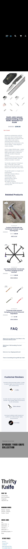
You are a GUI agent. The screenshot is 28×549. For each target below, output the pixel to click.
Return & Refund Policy (7, 546)
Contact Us (4, 544)
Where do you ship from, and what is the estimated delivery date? (14, 339)
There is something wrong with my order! (14, 357)
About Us (4, 541)
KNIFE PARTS (4, 526)
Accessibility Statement (7, 548)
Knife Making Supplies (6, 531)
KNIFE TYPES (4, 524)
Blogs (2, 533)
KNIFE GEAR (4, 529)
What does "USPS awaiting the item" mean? (12, 346)
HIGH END (3, 527)
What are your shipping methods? (12, 352)
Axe (2, 522)
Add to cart (14, 236)
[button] (10, 36)
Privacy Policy (5, 543)
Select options (14, 277)
